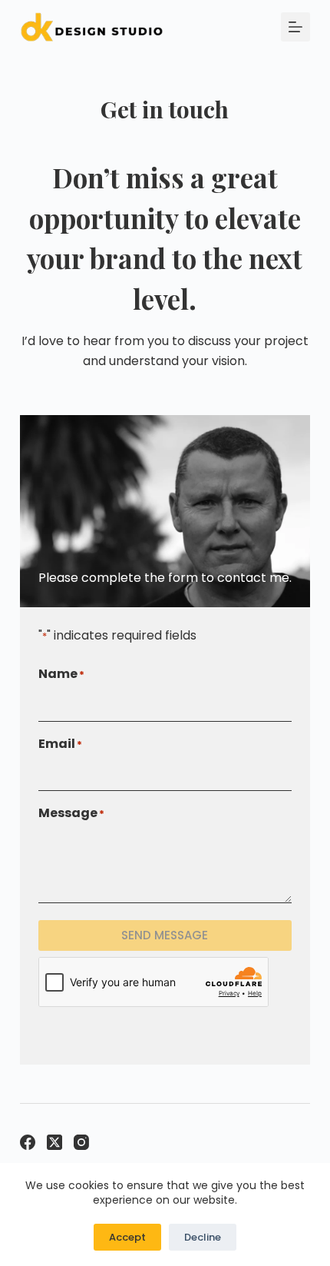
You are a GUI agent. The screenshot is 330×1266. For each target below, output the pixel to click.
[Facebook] (27, 1142)
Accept (127, 1237)
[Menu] (295, 27)
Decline (202, 1237)
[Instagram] (81, 1142)
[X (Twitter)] (54, 1142)
